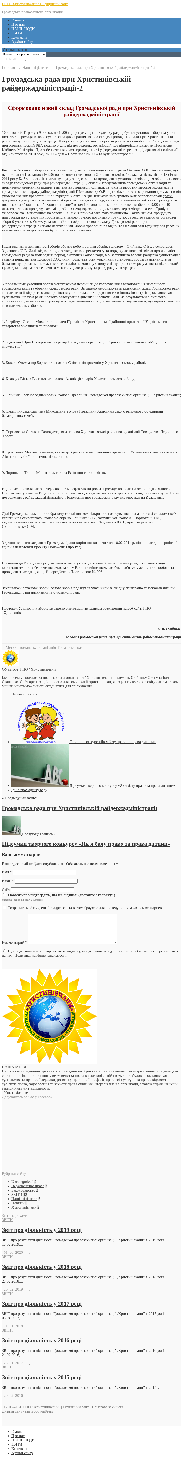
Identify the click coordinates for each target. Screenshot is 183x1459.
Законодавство (23, 1190)
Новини (18, 1203)
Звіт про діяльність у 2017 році (42, 1304)
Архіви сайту (22, 42)
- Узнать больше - (16, 1093)
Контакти (19, 37)
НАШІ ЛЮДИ (23, 29)
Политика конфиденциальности (41, 955)
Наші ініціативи (24, 1199)
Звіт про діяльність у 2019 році (42, 1230)
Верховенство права (27, 1186)
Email (8, 881)
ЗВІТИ (16, 33)
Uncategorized (22, 1182)
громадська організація (37, 647)
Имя (7, 872)
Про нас (18, 24)
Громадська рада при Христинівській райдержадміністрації (79, 808)
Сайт (6, 890)
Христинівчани (23, 1207)
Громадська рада (71, 647)
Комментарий (14, 943)
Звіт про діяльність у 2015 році (42, 1377)
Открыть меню (14, 50)
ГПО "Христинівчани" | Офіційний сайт (35, 4)
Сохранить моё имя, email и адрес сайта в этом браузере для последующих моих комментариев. (85, 908)
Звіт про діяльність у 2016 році (42, 1340)
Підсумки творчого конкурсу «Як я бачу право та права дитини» (86, 844)
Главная (17, 20)
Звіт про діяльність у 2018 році (42, 1267)
